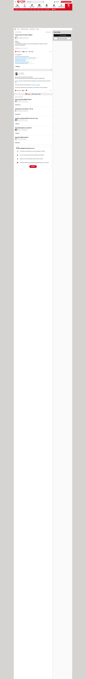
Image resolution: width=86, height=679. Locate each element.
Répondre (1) (19, 51)
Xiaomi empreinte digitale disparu (21, 63)
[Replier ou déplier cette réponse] (51, 70)
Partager (31, 51)
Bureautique (17, 9)
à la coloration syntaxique (35, 84)
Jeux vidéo (30, 9)
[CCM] (21, 1)
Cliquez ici (17, 80)
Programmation (32, 29)
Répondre (29, 94)
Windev (37, 29)
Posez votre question (37, 94)
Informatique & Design (24, 29)
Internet (27, 9)
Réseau (38, 9)
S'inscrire (33, 166)
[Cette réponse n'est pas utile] (26, 90)
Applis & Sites (32, 6)
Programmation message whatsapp (22, 62)
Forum (68, 6)
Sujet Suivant (48, 32)
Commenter (19, 90)
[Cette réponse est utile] (23, 90)
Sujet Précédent (18, 32)
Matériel (35, 9)
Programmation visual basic (20, 59)
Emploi (54, 9)
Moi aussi (25, 51)
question (67, 1)
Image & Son (39, 6)
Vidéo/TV (42, 9)
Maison (46, 6)
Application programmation (20, 60)
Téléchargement (61, 6)
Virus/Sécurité (47, 9)
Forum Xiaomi (31, 63)
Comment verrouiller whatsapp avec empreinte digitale (25, 57)
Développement (22, 9)
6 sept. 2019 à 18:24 (25, 38)
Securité (53, 6)
